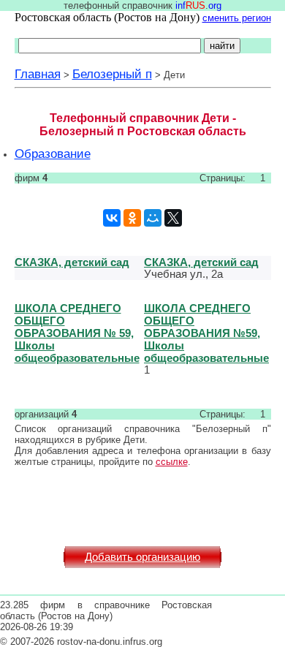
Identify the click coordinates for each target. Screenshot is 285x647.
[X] (173, 218)
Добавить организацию (142, 557)
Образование (53, 153)
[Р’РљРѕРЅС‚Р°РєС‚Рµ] (112, 218)
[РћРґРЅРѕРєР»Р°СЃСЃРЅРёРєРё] (132, 218)
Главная (38, 74)
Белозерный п (112, 74)
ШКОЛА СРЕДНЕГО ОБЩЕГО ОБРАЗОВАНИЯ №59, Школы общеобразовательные (206, 333)
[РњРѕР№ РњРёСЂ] (153, 218)
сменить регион (236, 17)
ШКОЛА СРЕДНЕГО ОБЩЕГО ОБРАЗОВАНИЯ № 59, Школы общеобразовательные (77, 333)
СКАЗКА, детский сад (72, 262)
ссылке (172, 461)
